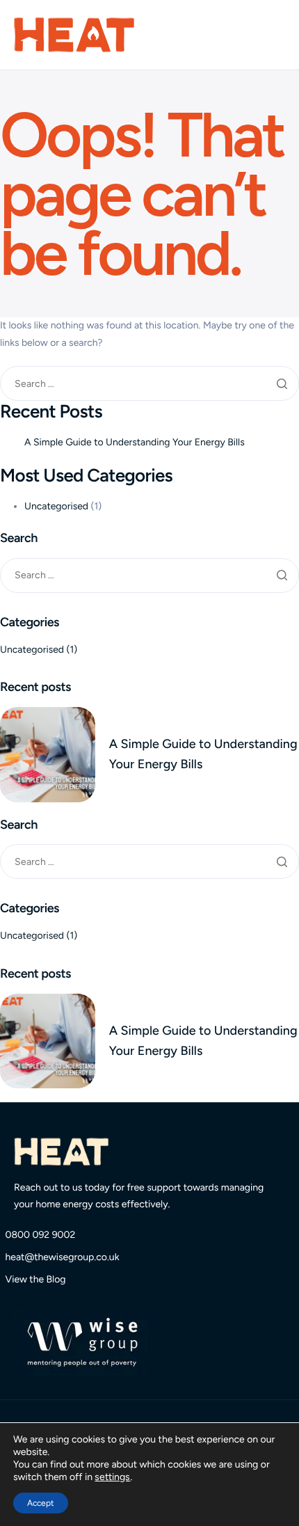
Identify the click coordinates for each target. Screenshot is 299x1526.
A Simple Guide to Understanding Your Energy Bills (134, 442)
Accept (40, 1503)
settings (112, 1477)
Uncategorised (56, 506)
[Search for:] (149, 384)
